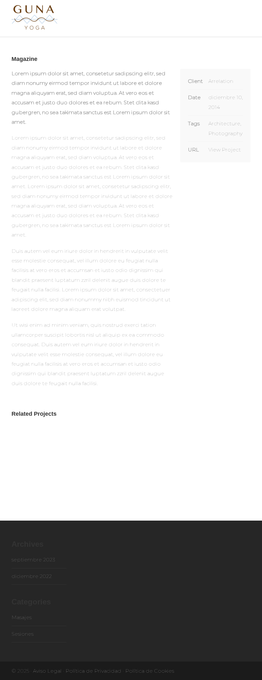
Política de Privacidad (93, 671)
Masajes (22, 617)
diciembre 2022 (32, 576)
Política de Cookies (149, 671)
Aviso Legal (47, 671)
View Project (224, 150)
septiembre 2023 (33, 560)
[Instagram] (244, 670)
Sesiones (23, 634)
